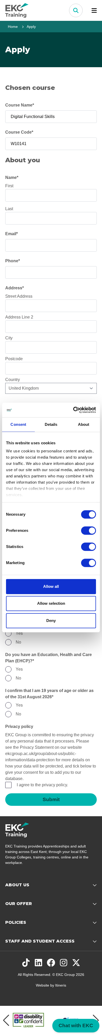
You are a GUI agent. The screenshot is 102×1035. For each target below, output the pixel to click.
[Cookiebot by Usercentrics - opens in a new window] (73, 410)
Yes (19, 633)
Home (13, 26)
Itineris (60, 985)
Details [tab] (51, 424)
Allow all (51, 586)
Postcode (14, 359)
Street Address (18, 296)
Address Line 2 (19, 317)
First (9, 186)
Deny (51, 620)
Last (9, 209)
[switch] (88, 530)
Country (12, 379)
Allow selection (51, 603)
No (18, 642)
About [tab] (83, 424)
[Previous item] (6, 1020)
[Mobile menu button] (94, 10)
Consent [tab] (18, 424)
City (9, 338)
